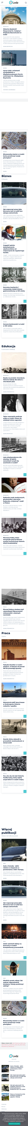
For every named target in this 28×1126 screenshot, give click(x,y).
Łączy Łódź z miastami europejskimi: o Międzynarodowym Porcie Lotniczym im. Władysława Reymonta (13, 74)
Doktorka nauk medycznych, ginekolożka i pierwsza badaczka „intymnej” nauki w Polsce (14, 500)
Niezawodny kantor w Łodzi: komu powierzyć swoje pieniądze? (13, 156)
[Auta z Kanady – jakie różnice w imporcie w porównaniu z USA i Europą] (14, 860)
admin (5, 171)
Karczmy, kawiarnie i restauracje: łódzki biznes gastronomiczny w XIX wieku (14, 289)
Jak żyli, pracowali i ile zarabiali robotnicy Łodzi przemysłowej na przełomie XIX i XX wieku (17, 1087)
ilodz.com (22, 1043)
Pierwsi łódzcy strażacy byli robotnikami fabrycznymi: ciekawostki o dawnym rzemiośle (13, 612)
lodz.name (22, 1044)
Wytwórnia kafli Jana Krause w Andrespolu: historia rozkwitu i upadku (13, 704)
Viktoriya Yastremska (9, 89)
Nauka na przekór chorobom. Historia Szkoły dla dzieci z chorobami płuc (14, 379)
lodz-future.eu (16, 1043)
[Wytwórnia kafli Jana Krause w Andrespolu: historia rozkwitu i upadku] (14, 690)
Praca (5, 662)
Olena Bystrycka (8, 46)
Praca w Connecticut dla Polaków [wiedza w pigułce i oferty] (17, 1095)
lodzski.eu (11, 1044)
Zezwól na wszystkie (14, 1123)
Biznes (5, 68)
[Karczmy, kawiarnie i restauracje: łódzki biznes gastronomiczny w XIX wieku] (14, 274)
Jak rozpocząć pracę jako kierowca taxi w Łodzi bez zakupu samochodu (12, 211)
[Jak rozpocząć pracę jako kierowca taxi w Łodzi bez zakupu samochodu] (14, 203)
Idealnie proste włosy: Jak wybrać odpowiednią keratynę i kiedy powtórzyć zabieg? (13, 983)
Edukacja (5, 26)
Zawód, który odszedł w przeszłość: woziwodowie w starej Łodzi (13, 741)
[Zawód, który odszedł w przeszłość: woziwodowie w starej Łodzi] (14, 726)
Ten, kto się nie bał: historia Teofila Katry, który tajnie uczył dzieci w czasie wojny (13, 777)
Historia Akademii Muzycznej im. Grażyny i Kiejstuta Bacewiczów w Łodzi (12, 31)
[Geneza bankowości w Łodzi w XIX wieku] (14, 311)
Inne (4, 863)
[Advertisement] (14, 116)
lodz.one (17, 1044)
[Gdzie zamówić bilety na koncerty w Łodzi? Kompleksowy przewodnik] (14, 931)
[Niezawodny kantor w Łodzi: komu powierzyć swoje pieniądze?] (14, 1008)
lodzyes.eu (11, 1046)
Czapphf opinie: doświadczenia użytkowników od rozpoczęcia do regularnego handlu (13, 248)
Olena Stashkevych (8, 391)
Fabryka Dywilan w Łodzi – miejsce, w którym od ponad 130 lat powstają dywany (13, 666)
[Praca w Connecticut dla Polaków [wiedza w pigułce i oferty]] (5, 1096)
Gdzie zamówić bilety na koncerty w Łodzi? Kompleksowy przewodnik (13, 945)
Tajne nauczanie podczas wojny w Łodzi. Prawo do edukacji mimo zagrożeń (12, 418)
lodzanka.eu (5, 1046)
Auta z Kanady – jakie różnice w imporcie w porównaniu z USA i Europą (13, 867)
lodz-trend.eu (5, 1044)
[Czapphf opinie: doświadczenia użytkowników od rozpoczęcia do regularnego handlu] (14, 232)
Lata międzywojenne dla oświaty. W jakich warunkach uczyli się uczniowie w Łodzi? (12, 460)
